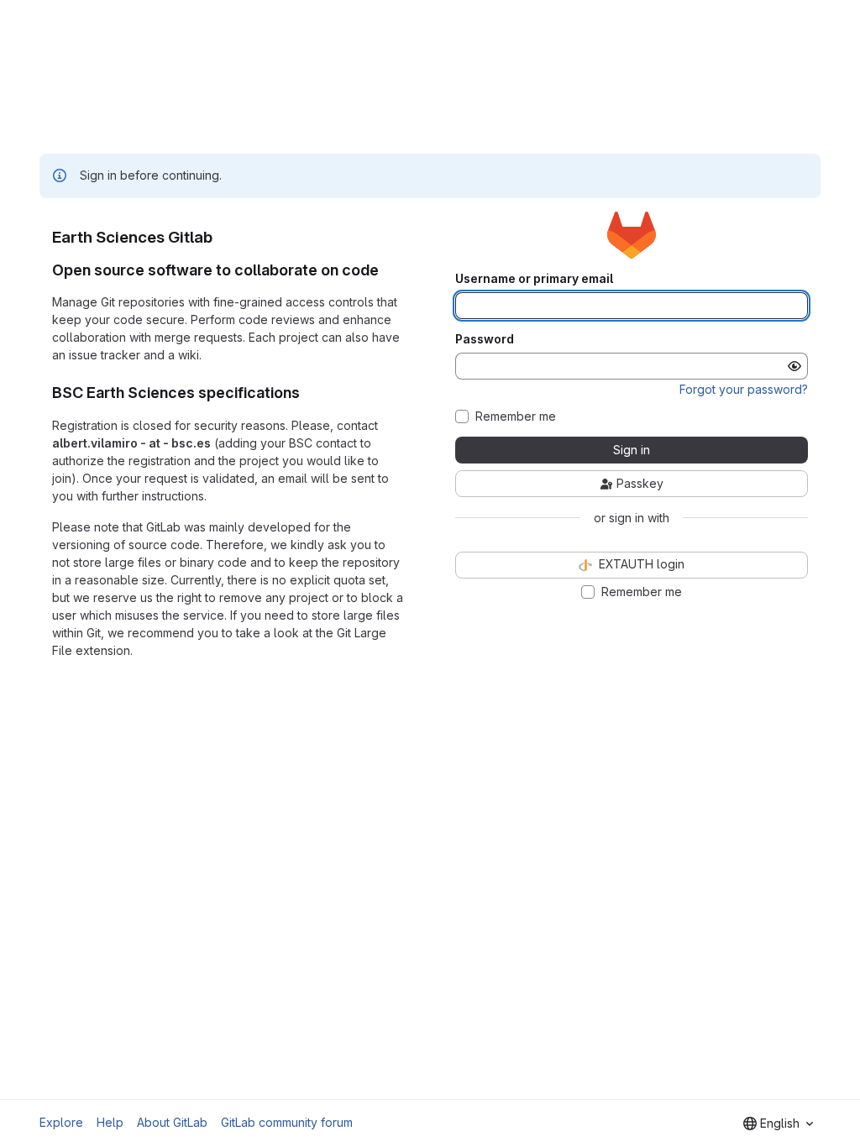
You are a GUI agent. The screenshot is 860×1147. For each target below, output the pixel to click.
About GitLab (172, 1122)
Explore (61, 1122)
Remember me (515, 416)
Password (484, 339)
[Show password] (794, 366)
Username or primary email (534, 278)
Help (110, 1122)
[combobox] (778, 1123)
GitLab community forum (287, 1122)
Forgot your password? (743, 389)
